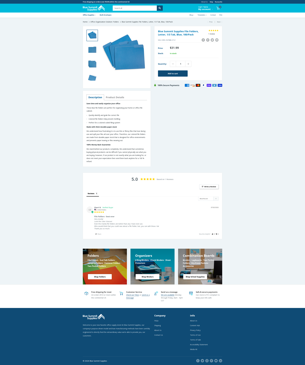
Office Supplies (88, 15)
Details (115, 97)
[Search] (160, 8)
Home (85, 22)
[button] (213, 234)
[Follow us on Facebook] (198, 360)
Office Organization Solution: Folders (104, 22)
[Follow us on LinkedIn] (220, 360)
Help (211, 2)
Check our (130, 295)
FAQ (220, 15)
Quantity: (162, 64)
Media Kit (193, 349)
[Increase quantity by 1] (188, 64)
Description (95, 97)
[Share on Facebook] (203, 40)
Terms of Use (195, 335)
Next (218, 22)
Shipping (157, 325)
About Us (204, 2)
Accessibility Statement (199, 344)
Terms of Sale (195, 340)
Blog (191, 15)
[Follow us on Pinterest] (211, 360)
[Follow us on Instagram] (207, 360)
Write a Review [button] (210, 187)
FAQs (137, 295)
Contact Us (158, 335)
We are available (167, 295)
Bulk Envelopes (105, 15)
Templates (201, 15)
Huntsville (218, 2)
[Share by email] (217, 40)
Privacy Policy (195, 330)
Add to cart (173, 73)
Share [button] (99, 234)
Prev (211, 22)
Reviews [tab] (91, 193)
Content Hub (195, 325)
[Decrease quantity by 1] (173, 64)
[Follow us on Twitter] (202, 360)
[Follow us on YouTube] (216, 360)
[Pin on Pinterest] (207, 40)
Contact (213, 15)
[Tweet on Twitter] (212, 40)
